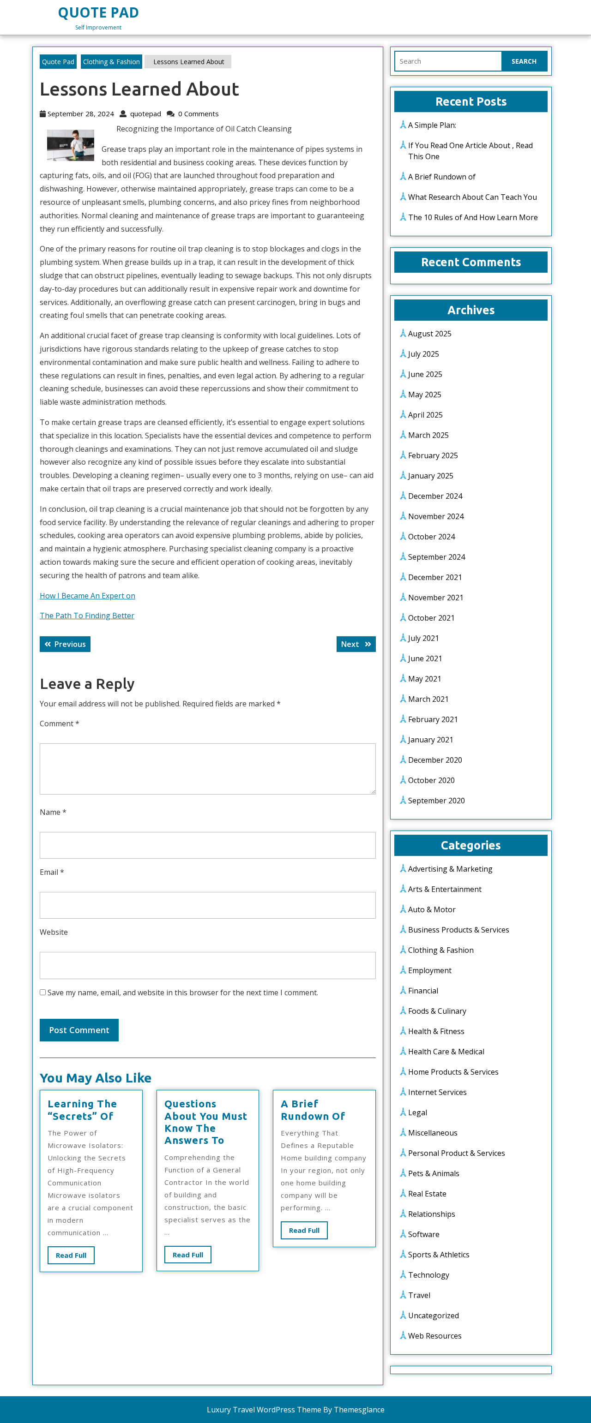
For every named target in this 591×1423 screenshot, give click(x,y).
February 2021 (433, 719)
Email (52, 872)
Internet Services (437, 1092)
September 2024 (436, 557)
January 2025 (430, 476)
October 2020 (431, 780)
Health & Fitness (436, 1031)
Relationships (431, 1214)
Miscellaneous (433, 1133)
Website (54, 932)
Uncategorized (433, 1315)
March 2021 (428, 699)
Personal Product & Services (456, 1153)
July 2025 (423, 354)
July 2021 (423, 638)
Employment (430, 970)
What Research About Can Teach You (472, 197)
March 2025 (428, 435)
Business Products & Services (458, 930)
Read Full (75, 1257)
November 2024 (436, 516)
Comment (59, 723)
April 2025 (425, 415)
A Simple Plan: (432, 125)
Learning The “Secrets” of (82, 1109)
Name (53, 812)
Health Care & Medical (446, 1051)
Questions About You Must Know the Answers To (205, 1122)
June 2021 (425, 658)
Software (424, 1234)
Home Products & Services (453, 1072)
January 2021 (430, 740)
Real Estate (427, 1194)
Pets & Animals (433, 1173)
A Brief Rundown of (313, 1109)
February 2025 (433, 455)
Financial (423, 991)
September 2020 (436, 800)
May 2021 (424, 679)
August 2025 (430, 334)
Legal (417, 1112)
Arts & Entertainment (445, 889)
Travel (419, 1295)
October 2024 (431, 537)
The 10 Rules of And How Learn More (473, 217)
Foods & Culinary (437, 1011)
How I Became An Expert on (87, 596)
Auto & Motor (432, 909)
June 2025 (425, 374)
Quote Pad (98, 12)
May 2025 (424, 394)
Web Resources (435, 1336)
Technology (428, 1275)
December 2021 (435, 577)
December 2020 (435, 760)
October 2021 (431, 618)
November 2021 (436, 597)
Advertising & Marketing (450, 869)
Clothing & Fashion (111, 61)
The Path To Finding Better (87, 615)
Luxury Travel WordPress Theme (264, 1410)
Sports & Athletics (439, 1255)
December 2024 (435, 496)
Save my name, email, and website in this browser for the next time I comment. (183, 992)
